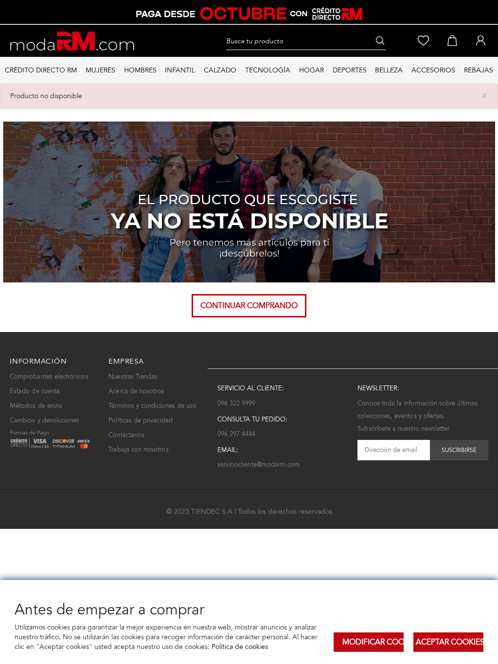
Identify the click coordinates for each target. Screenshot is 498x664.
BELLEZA (389, 70)
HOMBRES (140, 70)
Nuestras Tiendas (133, 376)
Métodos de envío (36, 406)
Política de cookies (239, 646)
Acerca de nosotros (136, 391)
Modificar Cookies (373, 642)
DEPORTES (350, 70)
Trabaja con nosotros (138, 449)
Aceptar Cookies (449, 642)
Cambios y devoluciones (44, 420)
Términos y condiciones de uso (152, 406)
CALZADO (220, 70)
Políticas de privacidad (140, 420)
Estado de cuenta (35, 391)
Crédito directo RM (41, 70)
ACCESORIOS (433, 70)
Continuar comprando (249, 305)
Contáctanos (126, 435)
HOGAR (311, 70)
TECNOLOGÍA (267, 70)
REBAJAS (478, 70)
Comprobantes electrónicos (49, 376)
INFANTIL (180, 70)
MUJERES (100, 70)
